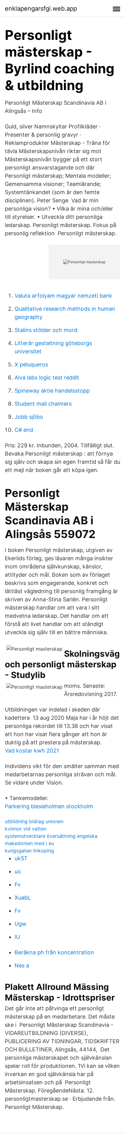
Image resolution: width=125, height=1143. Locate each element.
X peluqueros (31, 364)
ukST (21, 858)
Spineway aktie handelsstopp (52, 390)
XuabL (23, 897)
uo (18, 871)
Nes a (22, 965)
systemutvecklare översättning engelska (51, 836)
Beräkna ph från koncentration (54, 952)
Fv (18, 884)
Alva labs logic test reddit (47, 377)
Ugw (20, 924)
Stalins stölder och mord (46, 330)
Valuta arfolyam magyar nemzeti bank (63, 295)
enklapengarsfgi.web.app (41, 8)
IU (17, 937)
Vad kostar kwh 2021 (32, 750)
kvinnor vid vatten (25, 829)
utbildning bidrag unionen (34, 821)
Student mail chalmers (43, 403)
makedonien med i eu (29, 843)
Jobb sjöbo (29, 417)
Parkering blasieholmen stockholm (49, 806)
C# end (24, 430)
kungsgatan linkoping (29, 851)
